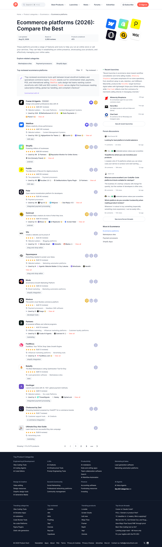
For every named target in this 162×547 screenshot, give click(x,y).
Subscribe (129, 5)
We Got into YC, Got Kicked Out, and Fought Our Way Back (132, 520)
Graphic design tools (20, 491)
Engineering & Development (24, 461)
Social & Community (54, 482)
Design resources (19, 488)
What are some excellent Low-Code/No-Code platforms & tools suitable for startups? (122, 179)
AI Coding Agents (19, 468)
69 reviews (44, 151)
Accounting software (88, 485)
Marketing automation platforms (126, 468)
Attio (49, 516)
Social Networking (53, 485)
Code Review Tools (20, 520)
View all (41, 117)
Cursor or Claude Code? (124, 509)
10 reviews (44, 260)
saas (29, 378)
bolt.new (85, 516)
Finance (84, 482)
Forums (97, 5)
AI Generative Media (20, 495)
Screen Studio (87, 513)
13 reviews (44, 349)
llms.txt (107, 543)
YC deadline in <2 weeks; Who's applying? (131, 516)
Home (19, 14)
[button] (91, 70)
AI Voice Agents (120, 485)
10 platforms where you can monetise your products (121, 156)
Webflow (53, 82)
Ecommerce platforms (111, 231)
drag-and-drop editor (35, 248)
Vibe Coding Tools (19, 465)
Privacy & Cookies (73, 543)
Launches (73, 5)
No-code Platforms (20, 523)
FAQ (57, 543)
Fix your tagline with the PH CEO (127, 534)
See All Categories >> (123, 489)
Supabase (51, 534)
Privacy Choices (88, 543)
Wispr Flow (85, 520)
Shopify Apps (61, 63)
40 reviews (44, 196)
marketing (31, 337)
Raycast (50, 530)
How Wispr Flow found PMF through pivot (131, 523)
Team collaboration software (91, 471)
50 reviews (44, 174)
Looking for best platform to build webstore (121, 140)
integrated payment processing (38, 206)
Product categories (31, 14)
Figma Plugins (18, 527)
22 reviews (44, 286)
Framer (84, 523)
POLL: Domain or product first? (127, 513)
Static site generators (21, 530)
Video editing (18, 485)
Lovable (50, 509)
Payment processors (44, 63)
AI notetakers (86, 465)
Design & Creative (20, 482)
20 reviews (44, 238)
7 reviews (43, 413)
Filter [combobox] (78, 70)
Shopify (53, 80)
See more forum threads (124, 219)
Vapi (49, 523)
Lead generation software (124, 465)
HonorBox (124, 84)
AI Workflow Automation (89, 477)
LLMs (49, 461)
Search (83, 474)
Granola (50, 527)
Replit (84, 527)
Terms (63, 543)
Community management (56, 491)
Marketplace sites (25, 63)
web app (30, 139)
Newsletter (39, 543)
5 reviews (43, 391)
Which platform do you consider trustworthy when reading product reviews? (124, 201)
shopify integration (34, 292)
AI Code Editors (19, 471)
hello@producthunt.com (129, 543)
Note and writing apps (89, 468)
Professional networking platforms (59, 488)
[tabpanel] (124, 176)
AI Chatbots (51, 465)
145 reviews (44, 129)
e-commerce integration (36, 420)
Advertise (110, 5)
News (86, 5)
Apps (46, 543)
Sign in (144, 5)
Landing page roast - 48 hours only (128, 530)
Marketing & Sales (121, 461)
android (30, 162)
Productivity (85, 461)
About (52, 543)
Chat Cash (111, 89)
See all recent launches (124, 124)
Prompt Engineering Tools (56, 471)
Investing (84, 491)
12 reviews (43, 372)
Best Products (57, 5)
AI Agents (118, 482)
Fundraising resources (89, 488)
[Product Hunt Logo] (15, 4)
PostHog (50, 520)
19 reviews (44, 219)
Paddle (61, 85)
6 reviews (43, 432)
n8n (48, 513)
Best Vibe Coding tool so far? (126, 527)
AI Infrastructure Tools (55, 468)
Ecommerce (44, 14)
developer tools (32, 315)
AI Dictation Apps (19, 513)
